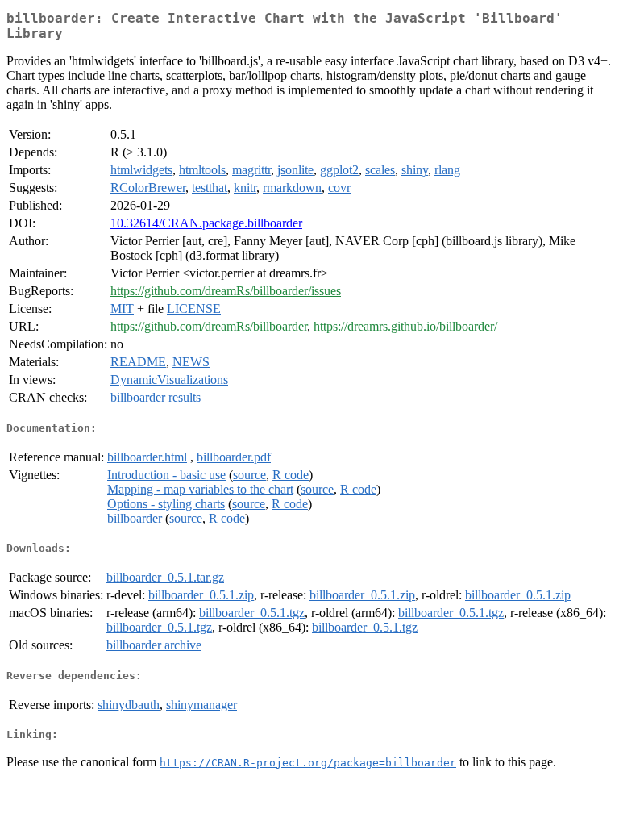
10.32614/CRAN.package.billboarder (206, 223)
